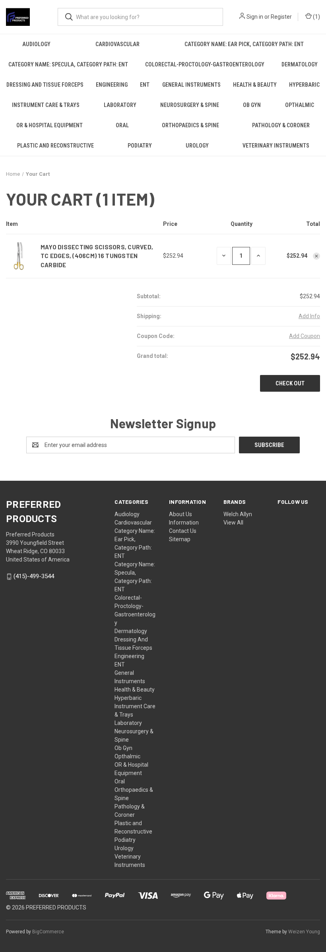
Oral (122, 125)
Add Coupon (304, 336)
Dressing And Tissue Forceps (44, 85)
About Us (180, 514)
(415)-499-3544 (34, 576)
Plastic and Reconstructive (55, 145)
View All (233, 522)
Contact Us (182, 531)
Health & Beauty (255, 85)
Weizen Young (304, 932)
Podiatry (140, 145)
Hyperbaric (304, 85)
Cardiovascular (117, 44)
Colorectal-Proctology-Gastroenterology (204, 64)
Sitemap (179, 539)
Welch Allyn (237, 514)
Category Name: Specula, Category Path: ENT (68, 64)
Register (281, 17)
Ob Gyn (252, 105)
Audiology (36, 44)
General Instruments (191, 85)
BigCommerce (48, 932)
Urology (197, 145)
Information (184, 522)
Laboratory (120, 105)
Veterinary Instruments (276, 145)
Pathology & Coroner (281, 125)
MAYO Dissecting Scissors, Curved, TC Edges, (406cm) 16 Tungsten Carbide (97, 255)
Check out (290, 383)
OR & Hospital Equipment (49, 125)
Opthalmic (299, 105)
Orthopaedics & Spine (190, 125)
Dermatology (299, 64)
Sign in (254, 17)
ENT (144, 85)
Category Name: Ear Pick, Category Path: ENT (244, 44)
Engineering (112, 85)
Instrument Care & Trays (46, 105)
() (316, 17)
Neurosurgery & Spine (189, 105)
